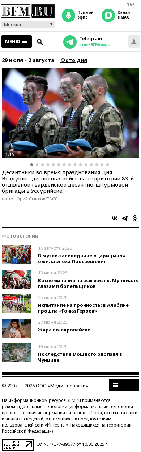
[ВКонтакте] (114, 218)
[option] (70, 113)
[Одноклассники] (135, 218)
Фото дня (73, 60)
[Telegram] (124, 218)
